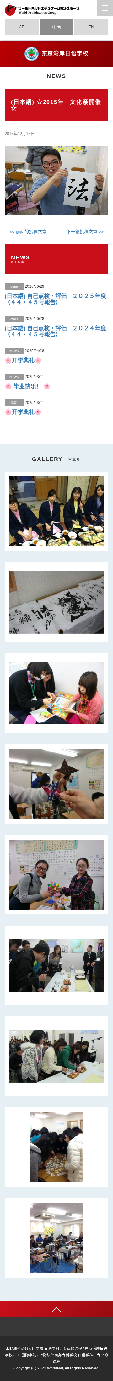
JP (21, 26)
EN (91, 26)
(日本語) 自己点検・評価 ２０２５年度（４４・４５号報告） (55, 299)
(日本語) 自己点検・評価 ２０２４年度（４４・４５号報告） (55, 331)
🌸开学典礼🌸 (23, 360)
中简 (56, 26)
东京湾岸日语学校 (65, 53)
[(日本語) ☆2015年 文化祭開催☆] (56, 180)
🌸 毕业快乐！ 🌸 (28, 386)
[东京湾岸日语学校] (56, 9)
